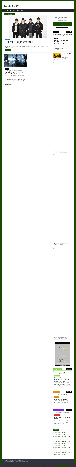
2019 (54, 432)
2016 (54, 438)
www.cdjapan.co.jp (63, 365)
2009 (54, 450)
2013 (54, 443)
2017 (54, 436)
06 (62, 432)
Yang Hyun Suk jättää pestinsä (60, 151)
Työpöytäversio (19, 10)
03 (58, 432)
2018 (54, 434)
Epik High (19, 75)
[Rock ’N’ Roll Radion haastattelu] (28, 17)
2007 (54, 454)
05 (61, 432)
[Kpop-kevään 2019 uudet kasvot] (62, 412)
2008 (54, 452)
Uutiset (6, 10)
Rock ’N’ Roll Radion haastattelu (19, 42)
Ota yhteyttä (70, 462)
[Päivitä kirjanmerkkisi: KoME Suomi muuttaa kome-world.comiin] (62, 34)
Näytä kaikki (69, 31)
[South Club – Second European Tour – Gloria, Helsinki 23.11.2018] (62, 372)
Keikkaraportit (57, 375)
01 (56, 432)
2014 (54, 441)
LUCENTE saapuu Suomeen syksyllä (61, 337)
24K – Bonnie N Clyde (60, 399)
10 (66, 434)
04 (59, 432)
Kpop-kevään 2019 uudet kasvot (62, 418)
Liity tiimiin (65, 462)
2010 (54, 449)
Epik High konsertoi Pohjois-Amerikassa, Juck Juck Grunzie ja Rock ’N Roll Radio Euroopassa (15, 72)
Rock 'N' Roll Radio (21, 43)
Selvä (60, 465)
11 (68, 434)
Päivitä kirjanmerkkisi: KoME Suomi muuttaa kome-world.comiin (61, 41)
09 (65, 434)
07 (63, 434)
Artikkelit (12, 10)
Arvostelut (56, 397)
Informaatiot (57, 415)
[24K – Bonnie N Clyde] (62, 394)
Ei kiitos (65, 465)
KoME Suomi (12, 5)
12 (69, 434)
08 (64, 434)
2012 (54, 445)
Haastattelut (8, 39)
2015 (54, 439)
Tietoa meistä (60, 462)
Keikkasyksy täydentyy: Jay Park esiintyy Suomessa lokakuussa (61, 244)
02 (57, 432)
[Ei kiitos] (74, 465)
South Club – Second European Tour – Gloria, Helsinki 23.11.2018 (61, 379)
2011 (54, 447)
